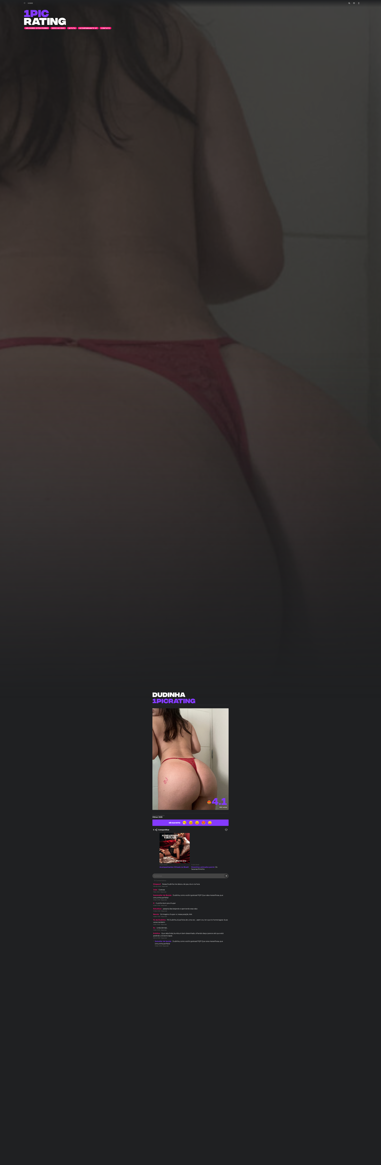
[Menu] (358, 3)
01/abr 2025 (156, 924)
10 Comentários (158, 815)
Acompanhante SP (94, 3)
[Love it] (203, 823)
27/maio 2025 (157, 886)
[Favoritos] (354, 3)
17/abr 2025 (156, 892)
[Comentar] (226, 876)
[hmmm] (191, 823)
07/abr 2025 (156, 900)
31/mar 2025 (156, 938)
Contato (112, 3)
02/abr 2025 (158, 946)
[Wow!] (210, 823)
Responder (165, 886)
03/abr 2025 (156, 916)
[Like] (226, 829)
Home (30, 3)
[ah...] (197, 823)
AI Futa (77, 3)
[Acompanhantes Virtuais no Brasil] (175, 848)
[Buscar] (349, 3)
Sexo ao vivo (63, 3)
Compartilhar (161, 830)
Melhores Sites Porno (41, 3)
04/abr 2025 (156, 911)
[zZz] (184, 823)
